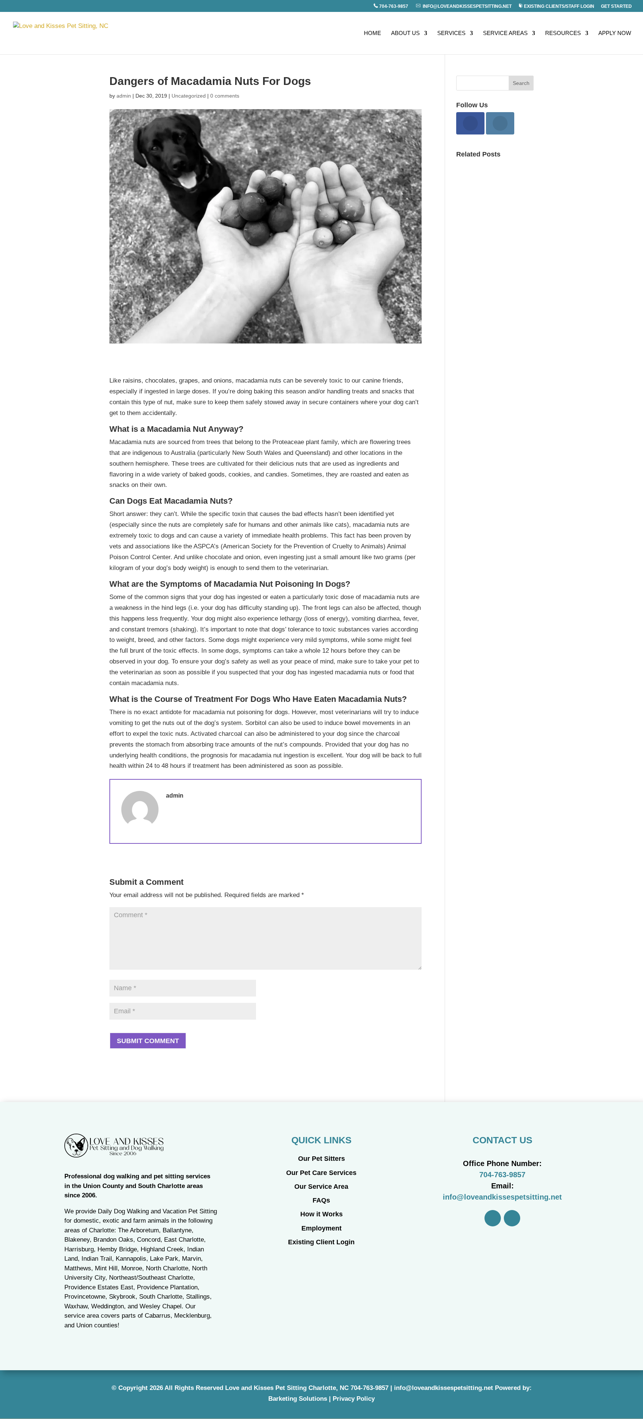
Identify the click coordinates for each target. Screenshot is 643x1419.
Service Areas (505, 33)
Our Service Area (321, 1186)
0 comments (224, 96)
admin (123, 96)
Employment (321, 1228)
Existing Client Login (321, 1242)
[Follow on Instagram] (512, 1218)
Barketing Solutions (297, 1398)
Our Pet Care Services (321, 1172)
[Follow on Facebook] (492, 1218)
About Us (405, 33)
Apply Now (614, 33)
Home (372, 33)
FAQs (321, 1200)
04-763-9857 (371, 1387)
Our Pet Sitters (321, 1158)
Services (451, 33)
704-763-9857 (393, 6)
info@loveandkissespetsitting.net (466, 6)
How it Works (321, 1214)
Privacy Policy (354, 1398)
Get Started (616, 6)
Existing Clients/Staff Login (558, 6)
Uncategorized (189, 96)
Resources (563, 33)
